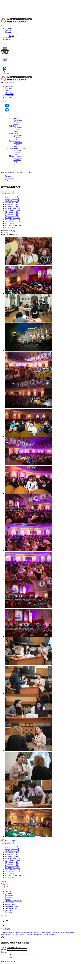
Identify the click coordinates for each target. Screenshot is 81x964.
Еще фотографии (9, 840)
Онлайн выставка (11, 906)
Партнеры (8, 97)
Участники (9, 88)
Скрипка (12, 126)
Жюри (7, 90)
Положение (9, 86)
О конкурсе (9, 28)
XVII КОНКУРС (7, 83)
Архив (7, 39)
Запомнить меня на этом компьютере (22, 955)
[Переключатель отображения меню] (2, 25)
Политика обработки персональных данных (17, 933)
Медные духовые (15, 156)
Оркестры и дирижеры (13, 92)
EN (2, 43)
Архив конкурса (11, 908)
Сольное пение (14, 141)
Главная (8, 176)
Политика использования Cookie (45, 933)
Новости (8, 30)
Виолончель (13, 133)
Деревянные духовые (17, 148)
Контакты (8, 38)
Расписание (9, 94)
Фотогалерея (13, 34)
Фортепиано (13, 118)
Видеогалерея (10, 904)
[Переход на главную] (16, 23)
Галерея (8, 32)
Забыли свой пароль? (8, 961)
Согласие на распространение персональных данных (37, 934)
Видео (11, 36)
